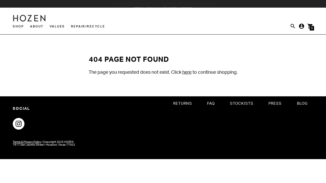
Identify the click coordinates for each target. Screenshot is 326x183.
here (187, 72)
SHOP (18, 26)
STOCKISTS (241, 103)
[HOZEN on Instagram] (19, 124)
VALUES (57, 26)
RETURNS (182, 103)
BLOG (302, 103)
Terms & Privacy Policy (27, 142)
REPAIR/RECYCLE (88, 26)
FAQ (211, 103)
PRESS (275, 103)
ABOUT (37, 26)
